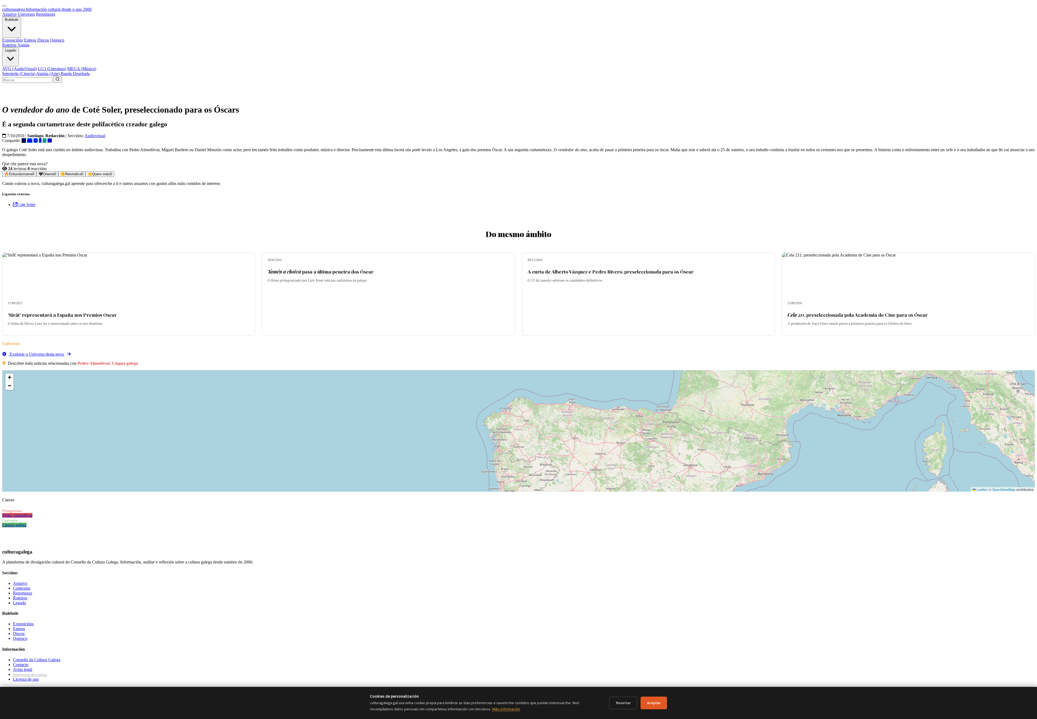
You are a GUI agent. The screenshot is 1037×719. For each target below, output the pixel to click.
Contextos (21, 588)
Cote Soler (26, 204)
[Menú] (4, 6)
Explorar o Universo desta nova (37, 354)
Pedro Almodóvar (17, 515)
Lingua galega (14, 525)
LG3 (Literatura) (52, 68)
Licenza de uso (26, 679)
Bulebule (11, 20)
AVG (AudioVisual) (19, 68)
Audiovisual (95, 135)
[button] (9, 377)
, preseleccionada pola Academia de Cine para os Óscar (857, 315)
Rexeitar (623, 703)
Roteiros (9, 45)
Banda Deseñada (75, 73)
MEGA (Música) (81, 68)
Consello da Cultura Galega (36, 659)
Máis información (506, 709)
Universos (26, 14)
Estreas (30, 40)
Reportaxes (45, 14)
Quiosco (57, 40)
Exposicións (12, 40)
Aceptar (654, 703)
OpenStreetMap (1003, 489)
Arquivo (9, 14)
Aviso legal (22, 669)
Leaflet (981, 489)
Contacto (20, 664)
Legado (10, 50)
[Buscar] (57, 79)
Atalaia (23, 45)
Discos (43, 40)
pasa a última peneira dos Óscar (320, 271)
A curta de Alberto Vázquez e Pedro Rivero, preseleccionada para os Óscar (610, 271)
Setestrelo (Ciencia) (18, 73)
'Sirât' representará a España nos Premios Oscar (62, 315)
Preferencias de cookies (30, 675)
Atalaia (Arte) (48, 73)
